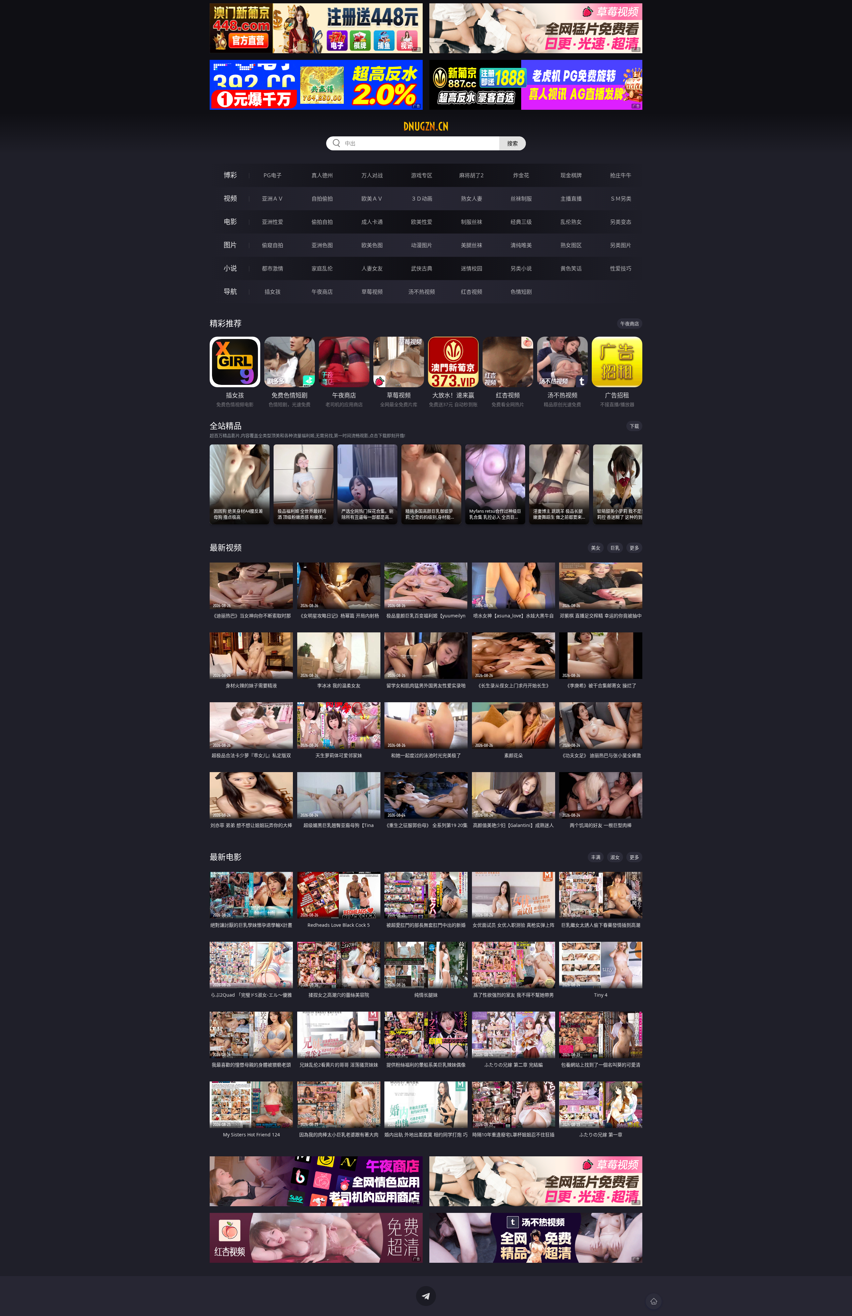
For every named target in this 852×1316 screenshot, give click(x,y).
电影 (230, 221)
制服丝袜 (471, 222)
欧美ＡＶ (372, 198)
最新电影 (226, 856)
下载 (634, 426)
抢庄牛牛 (620, 175)
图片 (230, 245)
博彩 (230, 175)
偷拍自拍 (322, 222)
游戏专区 (421, 175)
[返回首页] (654, 1301)
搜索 (512, 143)
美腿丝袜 (471, 245)
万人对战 (372, 175)
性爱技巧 (620, 268)
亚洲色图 (322, 245)
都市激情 (272, 268)
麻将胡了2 (471, 175)
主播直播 (571, 198)
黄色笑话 (571, 268)
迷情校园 (471, 268)
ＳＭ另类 (620, 198)
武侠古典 (421, 268)
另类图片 (620, 245)
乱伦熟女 (571, 222)
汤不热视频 (421, 291)
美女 (595, 548)
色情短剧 (521, 291)
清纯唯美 (521, 245)
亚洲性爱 (272, 222)
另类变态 (620, 222)
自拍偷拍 (322, 198)
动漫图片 (421, 245)
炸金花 (521, 175)
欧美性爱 (421, 222)
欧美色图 (372, 245)
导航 (230, 291)
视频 (230, 198)
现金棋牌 (571, 175)
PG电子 (273, 175)
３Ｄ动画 (421, 198)
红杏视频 (471, 291)
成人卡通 (372, 222)
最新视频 (226, 547)
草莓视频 (372, 291)
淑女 (615, 857)
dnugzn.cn (426, 126)
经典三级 (521, 222)
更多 (634, 548)
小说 (230, 268)
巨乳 (615, 548)
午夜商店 (322, 291)
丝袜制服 (521, 198)
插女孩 (273, 291)
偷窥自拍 (272, 245)
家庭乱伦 (322, 268)
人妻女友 (372, 268)
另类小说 (521, 268)
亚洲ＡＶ (272, 198)
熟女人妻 (471, 198)
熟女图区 (571, 245)
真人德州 (322, 175)
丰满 (595, 857)
